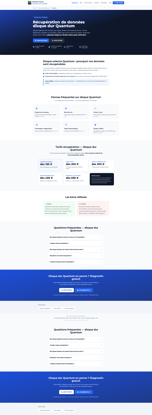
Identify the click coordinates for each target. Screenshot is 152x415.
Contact (83, 318)
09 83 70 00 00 (119, 2)
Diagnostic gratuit (42, 40)
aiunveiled (86, 320)
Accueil (35, 8)
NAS (110, 2)
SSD (81, 2)
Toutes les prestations (44, 308)
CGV (97, 318)
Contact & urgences (69, 308)
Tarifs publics (57, 308)
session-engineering (80, 320)
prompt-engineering (71, 320)
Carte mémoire (88, 2)
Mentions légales (90, 318)
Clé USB (96, 2)
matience (65, 320)
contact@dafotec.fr (85, 290)
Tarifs (79, 318)
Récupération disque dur (44, 8)
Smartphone (104, 2)
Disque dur (75, 2)
